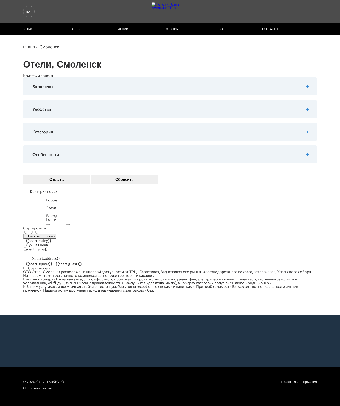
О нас (28, 29)
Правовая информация (299, 382)
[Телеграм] (159, 381)
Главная (29, 47)
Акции (123, 29)
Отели (75, 29)
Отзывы (172, 29)
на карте (41, 236)
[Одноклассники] (145, 381)
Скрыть (56, 179)
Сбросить (124, 179)
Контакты (270, 29)
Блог (220, 29)
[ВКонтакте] (130, 381)
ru (28, 11)
